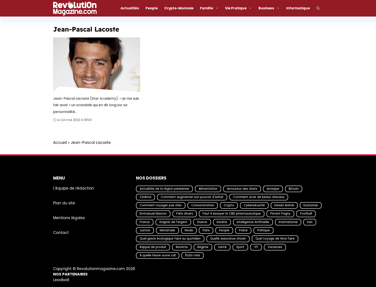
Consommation (202, 205)
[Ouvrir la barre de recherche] (318, 8)
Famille (206, 8)
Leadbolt (61, 279)
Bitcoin (294, 188)
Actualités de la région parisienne (164, 188)
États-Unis (192, 255)
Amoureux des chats (242, 188)
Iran (309, 222)
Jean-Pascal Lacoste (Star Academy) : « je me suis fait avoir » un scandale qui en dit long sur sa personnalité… (96, 105)
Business (266, 8)
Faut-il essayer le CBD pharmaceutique (232, 213)
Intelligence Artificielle (253, 222)
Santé (222, 247)
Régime (202, 247)
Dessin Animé (284, 205)
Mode (189, 230)
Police (243, 230)
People (152, 8)
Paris (206, 230)
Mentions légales (69, 217)
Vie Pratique (236, 8)
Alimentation (208, 188)
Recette (182, 247)
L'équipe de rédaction (73, 188)
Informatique (298, 8)
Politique (263, 230)
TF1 (256, 247)
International (288, 222)
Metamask (167, 230)
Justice (145, 230)
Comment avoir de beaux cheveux (258, 197)
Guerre (202, 222)
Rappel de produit (153, 247)
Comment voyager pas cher (161, 205)
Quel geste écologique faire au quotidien (170, 239)
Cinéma (145, 197)
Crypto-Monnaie (178, 8)
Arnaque (273, 188)
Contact (61, 232)
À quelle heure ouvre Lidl (158, 255)
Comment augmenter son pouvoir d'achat (192, 197)
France (145, 222)
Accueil (60, 142)
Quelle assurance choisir (228, 239)
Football (306, 213)
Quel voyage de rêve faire (275, 239)
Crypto (229, 205)
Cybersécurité (254, 205)
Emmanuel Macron (153, 213)
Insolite (222, 222)
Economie (311, 205)
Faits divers (184, 213)
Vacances (275, 247)
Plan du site (64, 202)
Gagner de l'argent (173, 222)
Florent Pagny (280, 213)
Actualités (130, 8)
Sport (240, 247)
